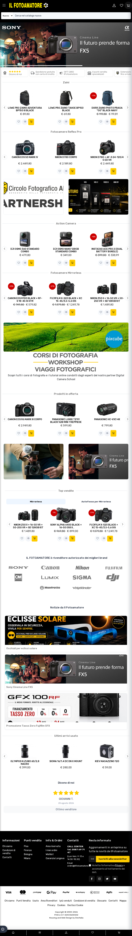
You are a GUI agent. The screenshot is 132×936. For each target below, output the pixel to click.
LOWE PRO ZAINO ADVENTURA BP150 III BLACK (25, 109)
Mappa (123, 900)
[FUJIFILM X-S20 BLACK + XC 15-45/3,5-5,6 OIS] (104, 514)
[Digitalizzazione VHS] (98, 197)
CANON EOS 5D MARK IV (25, 157)
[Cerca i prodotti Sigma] (82, 577)
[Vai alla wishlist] (121, 5)
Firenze (28, 850)
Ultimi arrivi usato (66, 735)
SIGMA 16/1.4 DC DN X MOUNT (65, 761)
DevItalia (79, 918)
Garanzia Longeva (55, 858)
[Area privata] (114, 5)
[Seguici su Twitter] (107, 879)
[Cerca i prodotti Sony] (18, 567)
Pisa (26, 846)
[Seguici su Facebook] (92, 879)
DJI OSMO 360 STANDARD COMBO (24, 250)
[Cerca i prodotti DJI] (113, 577)
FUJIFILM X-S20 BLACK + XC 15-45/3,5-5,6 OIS (66, 299)
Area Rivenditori (49, 900)
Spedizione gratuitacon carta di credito (45, 73)
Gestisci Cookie (75, 905)
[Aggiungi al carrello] (31, 122)
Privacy (119, 865)
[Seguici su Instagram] (99, 879)
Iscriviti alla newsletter (113, 859)
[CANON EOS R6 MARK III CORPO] (25, 409)
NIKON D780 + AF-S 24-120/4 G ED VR (107, 158)
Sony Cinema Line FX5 (19, 687)
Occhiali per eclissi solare (21, 648)
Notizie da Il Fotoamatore (67, 607)
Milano (27, 858)
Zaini (66, 82)
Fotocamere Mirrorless (66, 272)
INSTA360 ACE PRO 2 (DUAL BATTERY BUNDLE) (107, 250)
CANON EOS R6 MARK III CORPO (25, 419)
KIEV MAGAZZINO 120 (107, 761)
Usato (36, 900)
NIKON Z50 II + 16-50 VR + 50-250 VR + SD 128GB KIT (107, 299)
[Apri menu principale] (4, 5)
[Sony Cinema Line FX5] (98, 461)
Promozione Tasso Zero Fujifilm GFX (28, 725)
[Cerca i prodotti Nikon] (82, 567)
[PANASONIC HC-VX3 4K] (107, 409)
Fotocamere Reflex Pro (66, 131)
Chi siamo (7, 846)
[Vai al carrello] (119, 932)
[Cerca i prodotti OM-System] (18, 577)
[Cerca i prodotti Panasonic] (50, 577)
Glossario (102, 900)
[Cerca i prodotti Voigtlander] (82, 588)
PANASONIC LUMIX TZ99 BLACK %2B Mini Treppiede (66, 421)
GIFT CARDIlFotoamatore (71, 73)
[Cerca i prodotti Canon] (50, 567)
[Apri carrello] (128, 5)
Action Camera (66, 223)
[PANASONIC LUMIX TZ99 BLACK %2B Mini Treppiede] (66, 409)
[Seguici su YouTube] (115, 879)
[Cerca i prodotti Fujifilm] (113, 567)
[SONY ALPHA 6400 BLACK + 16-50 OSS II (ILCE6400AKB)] (66, 514)
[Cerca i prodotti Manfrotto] (50, 588)
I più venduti (65, 900)
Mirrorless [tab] (36, 501)
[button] (19, 122)
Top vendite (66, 490)
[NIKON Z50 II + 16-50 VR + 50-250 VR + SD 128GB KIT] (28, 514)
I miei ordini (51, 850)
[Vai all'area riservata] (66, 932)
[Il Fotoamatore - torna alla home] (28, 5)
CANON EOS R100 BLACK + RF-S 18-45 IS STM (25, 299)
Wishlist (50, 854)
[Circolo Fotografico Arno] (34, 197)
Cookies (61, 905)
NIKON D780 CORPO (66, 157)
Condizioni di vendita (8, 852)
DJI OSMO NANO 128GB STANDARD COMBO (66, 250)
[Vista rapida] (25, 122)
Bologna (28, 854)
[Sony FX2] (34, 461)
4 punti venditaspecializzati (99, 73)
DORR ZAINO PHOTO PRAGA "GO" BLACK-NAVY (107, 109)
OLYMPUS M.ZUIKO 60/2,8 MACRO (24, 762)
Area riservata (53, 846)
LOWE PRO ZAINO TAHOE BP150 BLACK (66, 109)
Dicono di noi (15, 74)
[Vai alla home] (13, 932)
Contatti (7, 857)
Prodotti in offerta (66, 393)
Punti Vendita (23, 900)
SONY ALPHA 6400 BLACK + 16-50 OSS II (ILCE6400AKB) (66, 527)
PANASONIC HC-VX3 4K (107, 419)
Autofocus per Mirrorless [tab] (96, 501)
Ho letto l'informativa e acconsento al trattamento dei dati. (108, 869)
